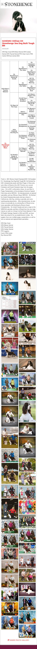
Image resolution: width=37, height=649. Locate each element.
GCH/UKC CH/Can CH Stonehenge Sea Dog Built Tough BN (18, 43)
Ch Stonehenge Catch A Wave (5, 146)
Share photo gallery (19, 640)
